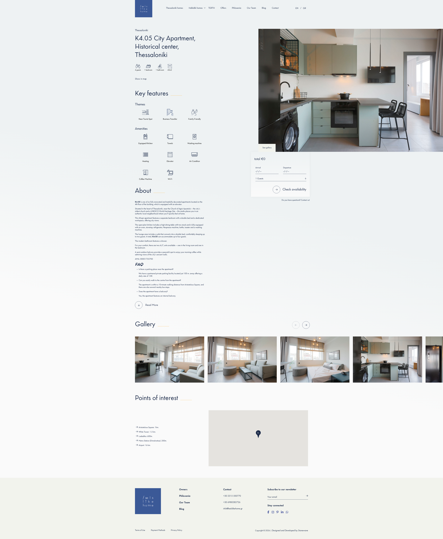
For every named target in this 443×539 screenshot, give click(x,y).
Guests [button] (259, 179)
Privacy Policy (176, 530)
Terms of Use (140, 530)
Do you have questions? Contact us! (296, 200)
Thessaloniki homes (174, 8)
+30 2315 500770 (232, 496)
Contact (275, 8)
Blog (264, 8)
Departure (287, 168)
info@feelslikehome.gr (232, 509)
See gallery (267, 148)
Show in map (141, 79)
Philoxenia (236, 8)
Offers (223, 8)
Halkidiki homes (196, 8)
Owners (183, 489)
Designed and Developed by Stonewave (290, 530)
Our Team (251, 8)
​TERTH (211, 8)
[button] (170, 305)
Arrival (258, 168)
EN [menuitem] (296, 8)
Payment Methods (158, 530)
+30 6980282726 (231, 502)
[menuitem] (296, 8)
